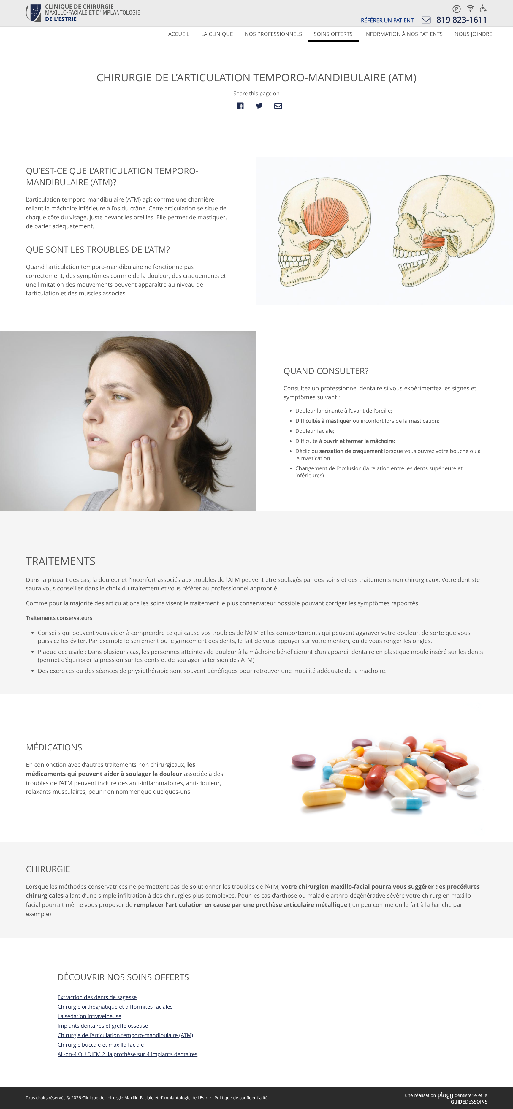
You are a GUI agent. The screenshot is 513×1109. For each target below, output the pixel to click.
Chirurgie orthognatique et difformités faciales (115, 1006)
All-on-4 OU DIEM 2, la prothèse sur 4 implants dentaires (127, 1054)
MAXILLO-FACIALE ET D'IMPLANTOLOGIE (92, 12)
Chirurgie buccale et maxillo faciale (101, 1044)
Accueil (178, 34)
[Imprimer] (228, 106)
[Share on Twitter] (259, 106)
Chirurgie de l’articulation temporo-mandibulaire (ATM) (125, 1035)
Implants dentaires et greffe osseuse (103, 1025)
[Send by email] (278, 106)
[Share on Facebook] (240, 106)
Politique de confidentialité (241, 1098)
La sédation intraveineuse (89, 1016)
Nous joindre (473, 34)
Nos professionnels (273, 34)
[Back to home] (34, 12)
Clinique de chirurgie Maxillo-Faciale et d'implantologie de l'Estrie (147, 1098)
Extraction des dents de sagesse (97, 997)
